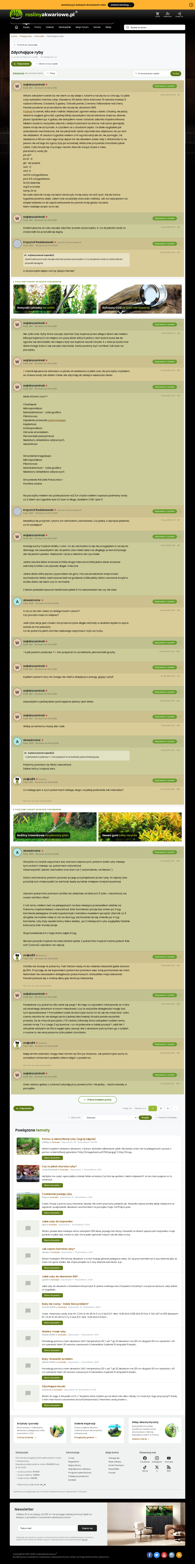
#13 (178, 725)
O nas (71, 1458)
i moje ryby (54, 1331)
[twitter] (157, 1557)
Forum (14, 36)
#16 (178, 861)
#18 (178, 1004)
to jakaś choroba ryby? (59, 1166)
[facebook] (150, 1555)
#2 (178, 227)
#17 (178, 965)
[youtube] (164, 1557)
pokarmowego (57, 420)
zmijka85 (29, 779)
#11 (178, 676)
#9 (178, 610)
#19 (178, 1053)
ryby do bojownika (57, 1221)
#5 (178, 370)
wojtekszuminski (34, 84)
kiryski (53, 1386)
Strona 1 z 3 (140, 1108)
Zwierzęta (39, 36)
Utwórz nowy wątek (48, 63)
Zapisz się (87, 1528)
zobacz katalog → (121, 4)
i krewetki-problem (57, 1359)
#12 (178, 701)
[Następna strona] (175, 1108)
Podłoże (27, 111)
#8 (178, 545)
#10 (178, 651)
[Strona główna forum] (16, 27)
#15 (178, 789)
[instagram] (172, 1557)
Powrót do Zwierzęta (27, 44)
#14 (178, 750)
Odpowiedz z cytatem (165, 86)
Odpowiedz (23, 63)
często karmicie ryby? (58, 1249)
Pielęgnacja (26, 36)
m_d (43, 1484)
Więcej (84, 1539)
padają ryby (57, 1194)
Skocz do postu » (52, 1157)
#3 (178, 252)
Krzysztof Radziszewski (38, 242)
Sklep (108, 27)
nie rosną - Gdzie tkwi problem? (65, 1304)
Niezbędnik (65, 27)
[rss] (179, 1557)
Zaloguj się (18, 73)
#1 (179, 95)
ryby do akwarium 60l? (60, 1276)
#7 (178, 520)
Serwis (97, 27)
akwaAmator (32, 600)
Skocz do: (76, 1117)
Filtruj (52, 73)
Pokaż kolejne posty (99, 1099)
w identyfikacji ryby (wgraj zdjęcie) (69, 1139)
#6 (178, 396)
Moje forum (82, 27)
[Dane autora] (180, 86)
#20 (178, 1084)
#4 (178, 333)
